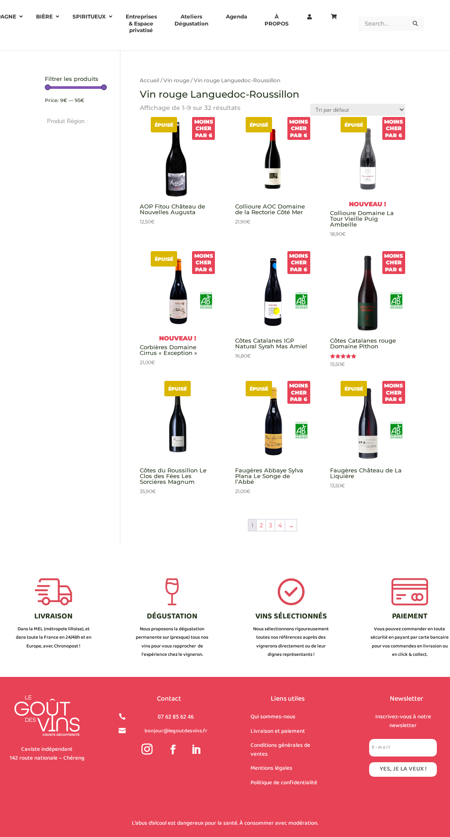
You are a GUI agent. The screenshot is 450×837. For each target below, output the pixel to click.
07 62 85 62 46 (176, 717)
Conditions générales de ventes (280, 750)
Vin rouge (176, 80)
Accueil (149, 80)
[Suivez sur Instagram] (147, 749)
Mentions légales (271, 768)
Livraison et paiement (277, 731)
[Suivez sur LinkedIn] (196, 749)
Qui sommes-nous (272, 717)
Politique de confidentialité (283, 783)
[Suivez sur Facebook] (173, 749)
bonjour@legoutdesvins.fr (176, 731)
